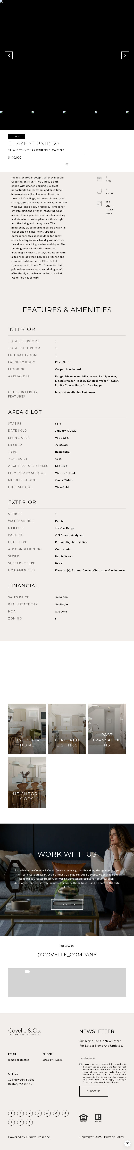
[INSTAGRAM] (20, 1113)
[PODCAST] (65, 1113)
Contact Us (67, 904)
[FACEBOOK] (11, 1113)
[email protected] (19, 1059)
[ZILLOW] (29, 1122)
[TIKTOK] (11, 1122)
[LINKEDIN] (29, 1113)
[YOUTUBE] (47, 1113)
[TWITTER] (38, 1113)
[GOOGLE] (20, 1122)
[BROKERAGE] (56, 1113)
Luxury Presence (38, 1137)
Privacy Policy (111, 1082)
